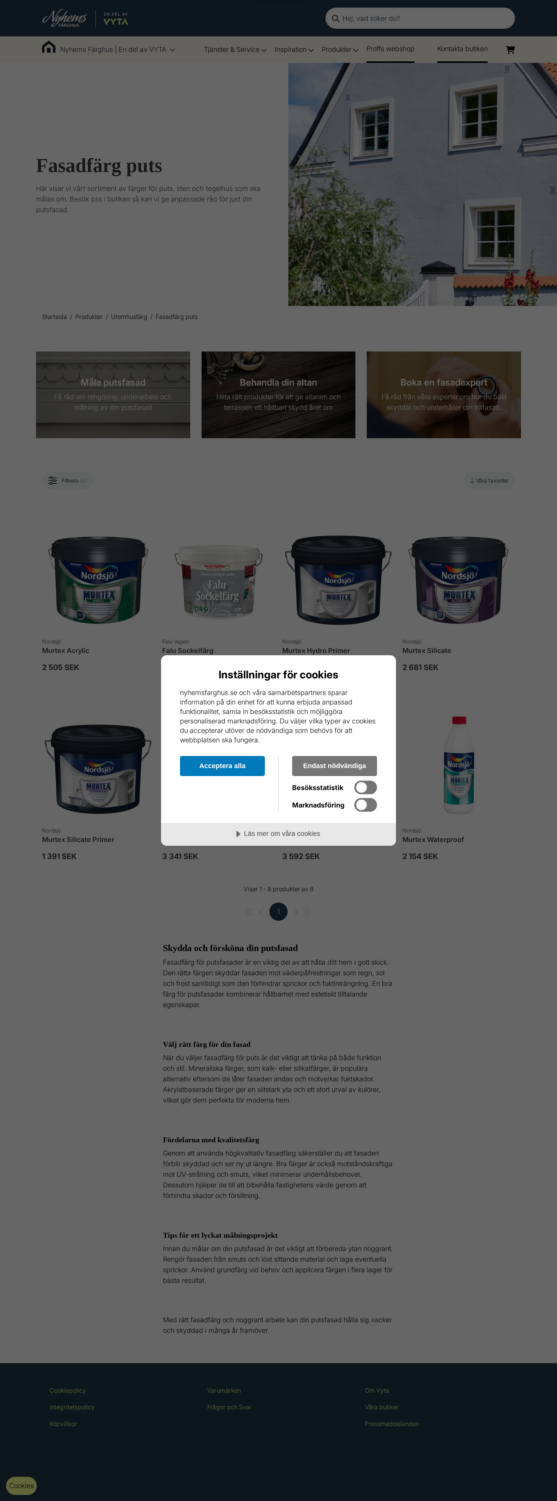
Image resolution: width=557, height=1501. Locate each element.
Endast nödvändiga (334, 766)
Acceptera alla (222, 766)
